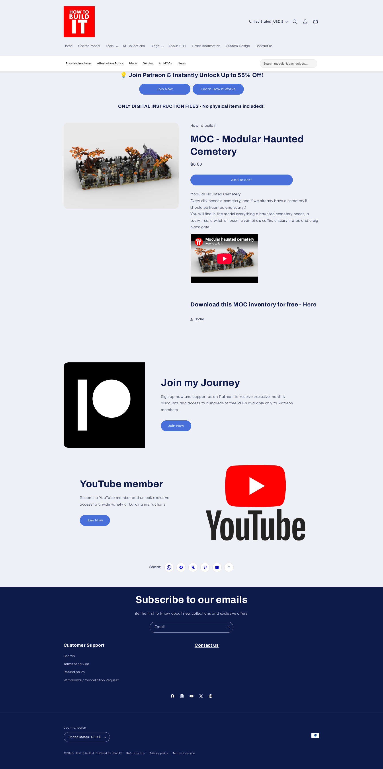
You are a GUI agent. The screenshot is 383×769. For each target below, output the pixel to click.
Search (69, 656)
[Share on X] (193, 567)
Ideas (133, 63)
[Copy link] (229, 567)
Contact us (207, 645)
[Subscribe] (228, 627)
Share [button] (199, 319)
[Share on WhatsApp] (169, 567)
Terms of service (76, 664)
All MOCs (165, 63)
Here (310, 304)
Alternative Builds (110, 63)
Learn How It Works (218, 89)
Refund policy (74, 672)
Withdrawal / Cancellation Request (91, 680)
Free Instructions (79, 63)
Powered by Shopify (108, 753)
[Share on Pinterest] (205, 567)
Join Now (165, 89)
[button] (111, 46)
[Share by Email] (217, 567)
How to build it (85, 753)
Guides (148, 63)
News (182, 63)
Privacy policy (158, 753)
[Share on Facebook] (181, 567)
